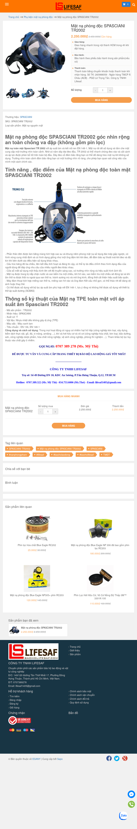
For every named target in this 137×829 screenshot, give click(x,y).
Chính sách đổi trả (79, 698)
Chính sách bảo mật (80, 691)
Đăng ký (14, 703)
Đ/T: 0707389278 (17, 682)
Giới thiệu (75, 650)
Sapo (60, 759)
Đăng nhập (15, 700)
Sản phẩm (75, 654)
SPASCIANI (26, 117)
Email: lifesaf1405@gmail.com (24, 686)
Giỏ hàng (14, 707)
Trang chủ (75, 646)
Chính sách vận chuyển (82, 695)
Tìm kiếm (15, 696)
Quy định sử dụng (79, 702)
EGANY (36, 759)
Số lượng (76, 89)
